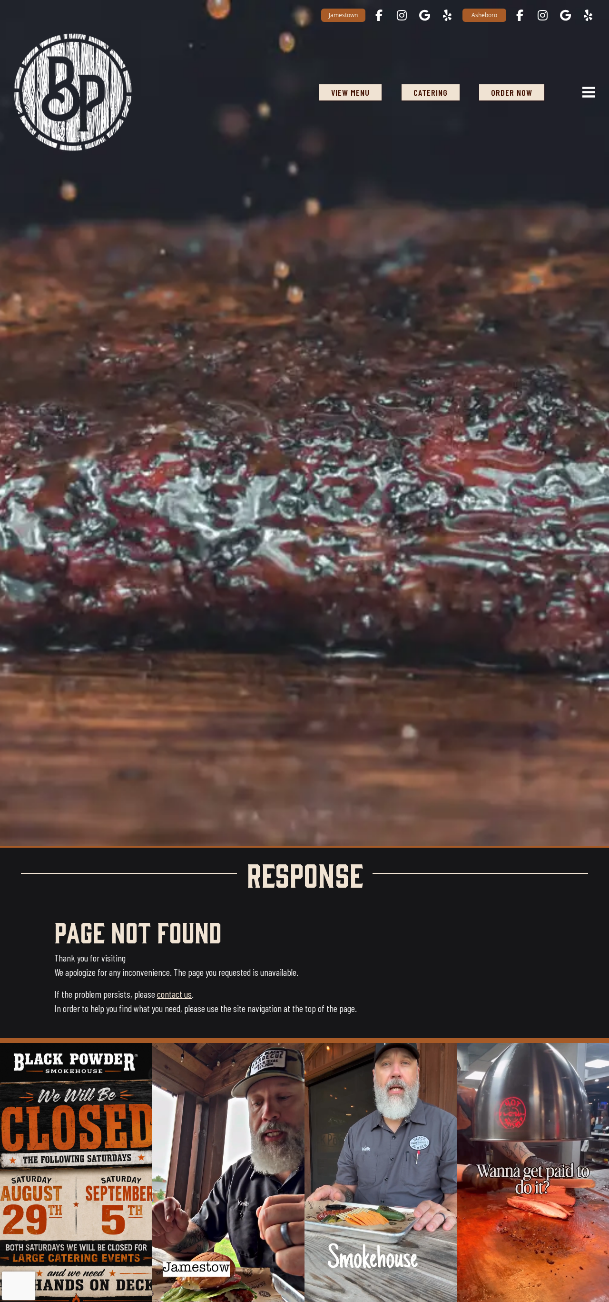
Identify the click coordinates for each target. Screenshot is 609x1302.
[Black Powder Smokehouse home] (73, 92)
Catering (430, 92)
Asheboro (484, 15)
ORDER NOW (511, 92)
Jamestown (343, 15)
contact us (174, 994)
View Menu (350, 92)
